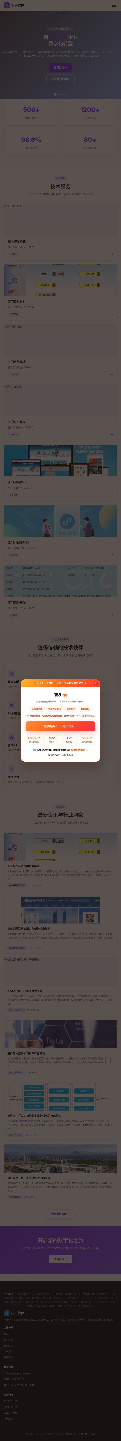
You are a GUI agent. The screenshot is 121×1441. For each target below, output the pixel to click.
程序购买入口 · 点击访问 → (60, 725)
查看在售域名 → (79, 749)
